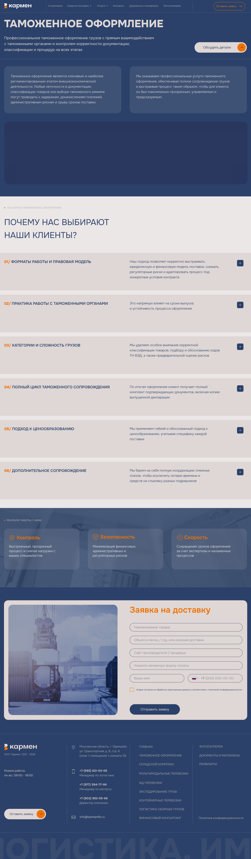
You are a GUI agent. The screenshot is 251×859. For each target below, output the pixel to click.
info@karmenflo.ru (92, 817)
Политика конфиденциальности (221, 818)
